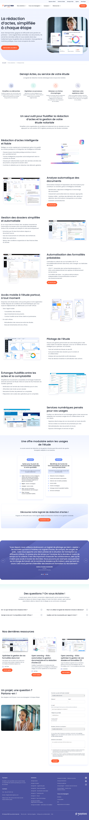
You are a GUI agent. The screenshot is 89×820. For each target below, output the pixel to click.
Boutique (83, 1)
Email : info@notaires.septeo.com (10, 795)
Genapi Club (70, 1)
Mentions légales (32, 814)
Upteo (77, 1)
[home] (8, 6)
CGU (52, 814)
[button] (21, 5)
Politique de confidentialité (43, 814)
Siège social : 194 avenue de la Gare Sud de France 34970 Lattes (12, 798)
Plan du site (23, 814)
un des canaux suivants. (57, 736)
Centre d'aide (61, 1)
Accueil (4, 63)
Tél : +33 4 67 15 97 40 (7, 792)
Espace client (52, 1)
